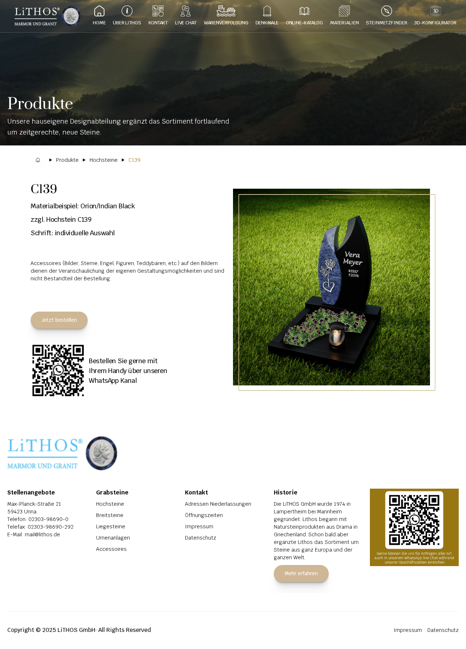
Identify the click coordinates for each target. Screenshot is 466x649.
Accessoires (111, 549)
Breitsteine (109, 515)
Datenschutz (200, 537)
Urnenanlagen (113, 537)
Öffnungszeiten (204, 515)
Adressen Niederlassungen (218, 504)
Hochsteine (110, 504)
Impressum (199, 526)
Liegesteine (110, 526)
